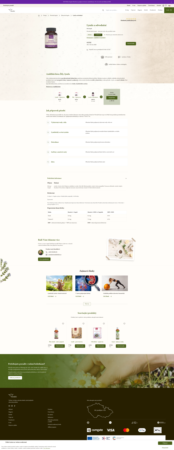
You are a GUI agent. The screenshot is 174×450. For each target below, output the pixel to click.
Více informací (46, 448)
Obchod (10, 409)
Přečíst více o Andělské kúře (53, 86)
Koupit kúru (112, 97)
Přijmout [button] (165, 443)
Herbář (146, 10)
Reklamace (50, 417)
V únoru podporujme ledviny (83, 293)
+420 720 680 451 (52, 252)
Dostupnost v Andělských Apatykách (96, 37)
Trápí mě (133, 10)
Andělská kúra (98, 34)
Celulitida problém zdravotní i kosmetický (114, 293)
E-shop (127, 10)
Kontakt (159, 5)
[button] (165, 448)
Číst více (87, 304)
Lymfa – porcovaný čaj (76, 342)
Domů (128, 5)
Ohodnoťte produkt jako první (128, 20)
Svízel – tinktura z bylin (118, 342)
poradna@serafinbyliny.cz (54, 254)
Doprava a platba (142, 5)
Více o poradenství (44, 259)
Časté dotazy (151, 5)
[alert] (87, 445)
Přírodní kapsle (54, 15)
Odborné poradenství (15, 377)
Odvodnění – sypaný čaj (97, 342)
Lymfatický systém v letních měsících (57, 293)
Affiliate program (52, 427)
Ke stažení (50, 414)
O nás (133, 5)
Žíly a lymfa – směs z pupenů (56, 342)
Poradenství (153, 10)
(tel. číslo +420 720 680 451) (33, 367)
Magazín (140, 10)
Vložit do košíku (131, 43)
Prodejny (160, 10)
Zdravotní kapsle (65, 15)
